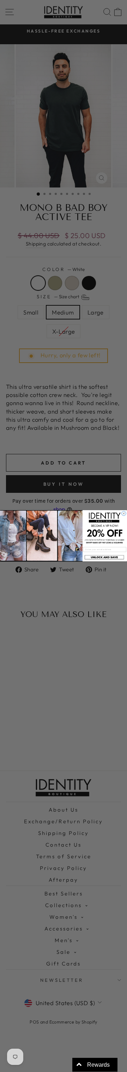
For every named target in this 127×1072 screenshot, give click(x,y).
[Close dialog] (124, 513)
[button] (104, 557)
